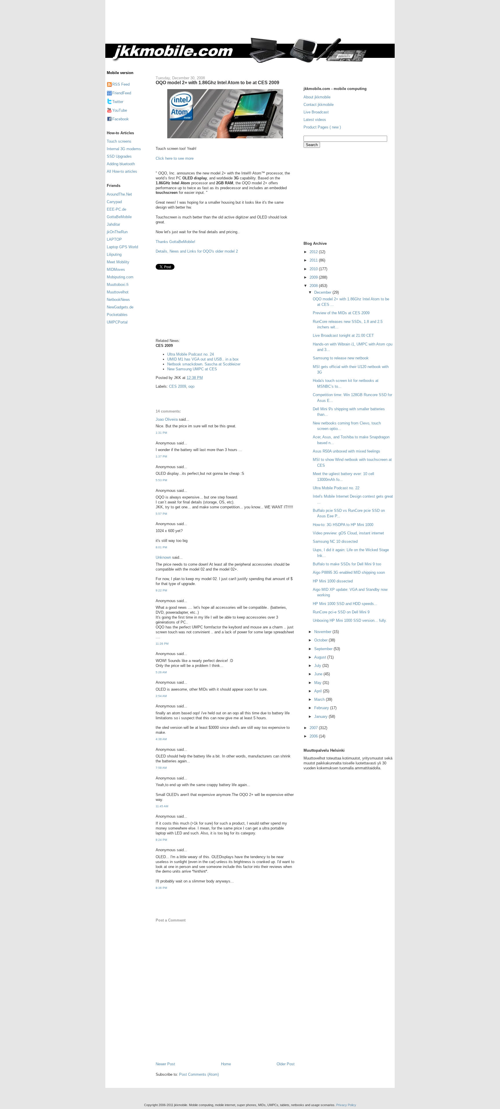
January (321, 716)
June (318, 674)
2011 (314, 260)
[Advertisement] (274, 22)
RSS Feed (121, 84)
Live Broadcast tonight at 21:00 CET (343, 335)
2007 (314, 728)
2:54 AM (161, 696)
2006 (314, 736)
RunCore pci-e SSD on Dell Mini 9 (341, 612)
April (318, 691)
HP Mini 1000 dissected (333, 581)
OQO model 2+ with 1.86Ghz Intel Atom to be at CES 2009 (217, 82)
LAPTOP (114, 239)
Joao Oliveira (167, 419)
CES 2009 (177, 386)
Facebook (120, 119)
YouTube (119, 110)
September (324, 649)
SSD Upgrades (119, 156)
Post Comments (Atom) (199, 1074)
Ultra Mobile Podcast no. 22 (336, 488)
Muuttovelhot (117, 292)
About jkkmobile (317, 97)
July (318, 665)
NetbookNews (118, 299)
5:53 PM (161, 480)
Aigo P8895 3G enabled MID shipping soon (349, 572)
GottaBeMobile (119, 217)
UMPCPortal (117, 322)
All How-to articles (122, 171)
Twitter (117, 102)
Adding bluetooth (121, 164)
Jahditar (113, 224)
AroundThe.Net (119, 194)
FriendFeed (121, 93)
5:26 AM (161, 672)
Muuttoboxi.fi (117, 284)
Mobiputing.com (120, 277)
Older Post (286, 1064)
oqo (191, 386)
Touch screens (119, 141)
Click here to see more (175, 158)
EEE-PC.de (116, 209)
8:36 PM (161, 887)
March (320, 699)
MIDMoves (116, 269)
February (322, 708)
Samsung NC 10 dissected (335, 541)
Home (226, 1064)
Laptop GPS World (122, 247)
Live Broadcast (316, 112)
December (323, 292)
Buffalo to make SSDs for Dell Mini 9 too (347, 564)
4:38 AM (161, 739)
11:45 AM (162, 806)
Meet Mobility (118, 262)
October (321, 640)
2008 (314, 286)
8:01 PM (161, 547)
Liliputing (114, 254)
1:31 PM (161, 432)
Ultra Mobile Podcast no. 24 (190, 354)
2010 (314, 269)
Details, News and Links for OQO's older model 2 (197, 251)
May (318, 683)
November (323, 632)
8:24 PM (161, 839)
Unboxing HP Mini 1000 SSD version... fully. (350, 620)
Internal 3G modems (124, 149)
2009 (314, 277)
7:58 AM (161, 767)
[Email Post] (204, 378)
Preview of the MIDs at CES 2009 (341, 313)
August (320, 657)
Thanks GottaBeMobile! (175, 242)
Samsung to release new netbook (341, 358)
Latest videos (315, 119)
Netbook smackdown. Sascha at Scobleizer (203, 364)
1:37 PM (161, 456)
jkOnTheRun (117, 232)
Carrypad (114, 202)
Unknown (163, 557)
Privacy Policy (346, 1105)
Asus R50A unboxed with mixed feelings (346, 451)
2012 (314, 252)
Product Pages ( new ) (322, 127)
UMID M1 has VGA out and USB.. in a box (203, 359)
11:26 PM (162, 643)
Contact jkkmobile (319, 104)
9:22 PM (161, 590)
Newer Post (165, 1064)
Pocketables (117, 314)
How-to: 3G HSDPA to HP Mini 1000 (343, 525)
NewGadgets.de (120, 307)
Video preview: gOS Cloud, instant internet (348, 533)
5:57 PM (161, 513)
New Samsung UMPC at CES (192, 369)
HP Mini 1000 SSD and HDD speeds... (345, 604)
